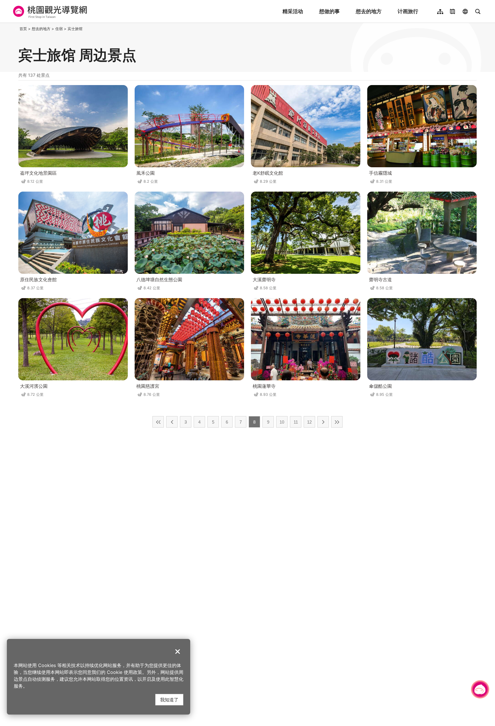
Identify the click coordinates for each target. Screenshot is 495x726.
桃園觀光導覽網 (49, 11)
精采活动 (292, 11)
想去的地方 (369, 11)
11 (296, 422)
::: (16, 28)
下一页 (323, 422)
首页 (23, 28)
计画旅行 (408, 11)
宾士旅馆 (75, 28)
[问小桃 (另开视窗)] (480, 689)
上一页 (172, 422)
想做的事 (329, 11)
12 (309, 422)
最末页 (337, 422)
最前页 (158, 422)
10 (282, 422)
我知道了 (169, 699)
